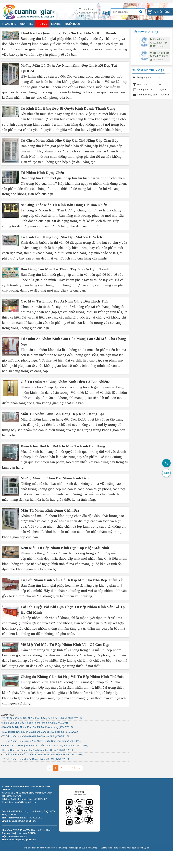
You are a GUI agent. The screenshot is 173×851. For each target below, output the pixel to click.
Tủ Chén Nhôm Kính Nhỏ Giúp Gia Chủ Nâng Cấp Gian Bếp (69, 140)
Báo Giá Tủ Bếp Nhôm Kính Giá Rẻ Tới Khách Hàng (37, 727)
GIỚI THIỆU (26, 24)
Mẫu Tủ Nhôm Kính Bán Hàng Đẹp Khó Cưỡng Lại (62, 414)
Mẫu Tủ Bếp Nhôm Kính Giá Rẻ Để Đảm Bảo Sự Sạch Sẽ (40, 731)
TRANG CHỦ (9, 24)
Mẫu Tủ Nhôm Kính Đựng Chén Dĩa (50, 510)
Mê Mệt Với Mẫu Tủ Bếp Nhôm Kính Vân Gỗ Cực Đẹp (65, 644)
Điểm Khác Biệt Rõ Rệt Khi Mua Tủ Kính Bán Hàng (63, 446)
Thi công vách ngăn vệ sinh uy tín (133, 848)
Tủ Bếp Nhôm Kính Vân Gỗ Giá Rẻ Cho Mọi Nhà (35, 736)
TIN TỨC (42, 24)
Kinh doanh (159, 39)
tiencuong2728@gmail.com (22, 821)
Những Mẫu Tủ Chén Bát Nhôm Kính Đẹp (55, 478)
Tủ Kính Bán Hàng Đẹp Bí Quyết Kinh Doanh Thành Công (68, 108)
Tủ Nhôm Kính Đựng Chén (42, 172)
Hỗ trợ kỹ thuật (161, 52)
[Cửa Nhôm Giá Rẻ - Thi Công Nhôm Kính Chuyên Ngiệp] (29, 11)
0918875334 (110, 11)
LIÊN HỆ (55, 24)
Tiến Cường (91, 848)
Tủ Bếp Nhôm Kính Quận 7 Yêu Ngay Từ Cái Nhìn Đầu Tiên (41, 741)
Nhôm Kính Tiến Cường (56, 848)
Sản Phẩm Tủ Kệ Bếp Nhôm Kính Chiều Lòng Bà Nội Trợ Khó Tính (45, 745)
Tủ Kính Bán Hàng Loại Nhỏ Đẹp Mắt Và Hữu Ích (61, 237)
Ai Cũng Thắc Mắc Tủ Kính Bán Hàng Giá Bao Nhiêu (64, 205)
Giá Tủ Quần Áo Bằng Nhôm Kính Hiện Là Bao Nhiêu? (65, 382)
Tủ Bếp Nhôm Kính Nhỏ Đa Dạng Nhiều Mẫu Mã (35, 759)
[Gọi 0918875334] (166, 463)
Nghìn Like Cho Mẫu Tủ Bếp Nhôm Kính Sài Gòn (35, 722)
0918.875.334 (160, 42)
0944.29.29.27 (160, 56)
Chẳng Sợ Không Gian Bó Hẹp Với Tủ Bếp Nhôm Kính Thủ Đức (72, 676)
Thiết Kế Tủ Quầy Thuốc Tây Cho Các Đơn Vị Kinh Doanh (68, 33)
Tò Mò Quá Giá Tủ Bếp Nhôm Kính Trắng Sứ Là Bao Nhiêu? (42, 718)
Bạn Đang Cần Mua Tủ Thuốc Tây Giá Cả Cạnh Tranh (65, 269)
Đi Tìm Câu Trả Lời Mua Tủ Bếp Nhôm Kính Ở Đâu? (37, 750)
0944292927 (110, 14)
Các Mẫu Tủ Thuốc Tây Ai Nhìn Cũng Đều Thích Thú (64, 301)
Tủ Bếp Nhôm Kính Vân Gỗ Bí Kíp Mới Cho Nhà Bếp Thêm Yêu (73, 580)
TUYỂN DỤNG (72, 24)
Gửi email (158, 46)
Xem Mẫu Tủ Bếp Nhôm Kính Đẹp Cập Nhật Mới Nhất (65, 548)
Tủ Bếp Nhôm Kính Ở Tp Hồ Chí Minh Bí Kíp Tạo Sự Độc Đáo (42, 754)
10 (73, 768)
